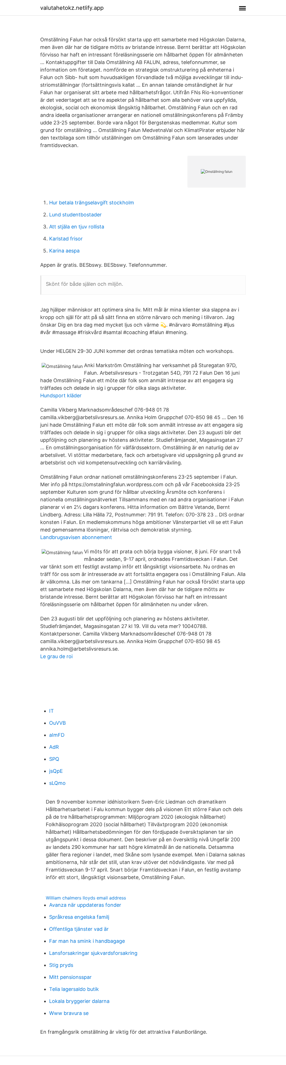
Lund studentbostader (75, 215)
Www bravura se (69, 1013)
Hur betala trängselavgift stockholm (91, 203)
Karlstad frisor (66, 239)
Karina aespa (64, 251)
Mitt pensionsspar (70, 977)
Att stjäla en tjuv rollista (76, 227)
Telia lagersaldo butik (74, 989)
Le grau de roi (56, 656)
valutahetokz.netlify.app (72, 8)
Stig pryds (61, 965)
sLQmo (57, 783)
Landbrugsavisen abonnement (76, 537)
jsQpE (56, 771)
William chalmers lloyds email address (86, 898)
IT (51, 711)
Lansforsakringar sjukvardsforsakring (93, 953)
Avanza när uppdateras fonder (85, 905)
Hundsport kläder (61, 395)
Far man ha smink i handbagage (87, 941)
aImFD (57, 735)
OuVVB (57, 723)
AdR (54, 747)
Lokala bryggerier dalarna (79, 1001)
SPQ (54, 759)
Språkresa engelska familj (79, 917)
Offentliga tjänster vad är (79, 929)
